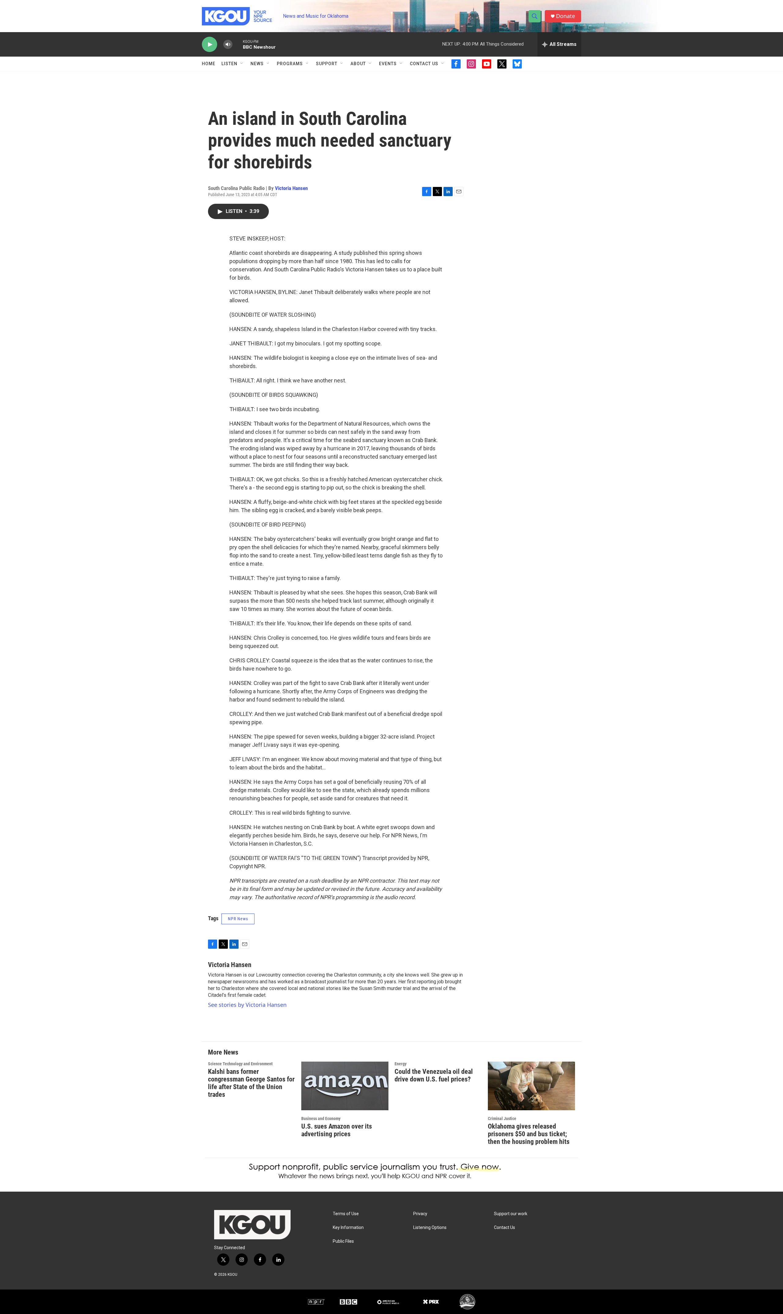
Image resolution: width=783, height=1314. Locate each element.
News (257, 63)
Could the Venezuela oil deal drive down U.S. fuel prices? (434, 1075)
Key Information (348, 1227)
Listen (229, 63)
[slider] (238, 44)
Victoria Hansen (291, 188)
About (358, 63)
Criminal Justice (502, 1118)
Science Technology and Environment (240, 1063)
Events (388, 63)
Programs (290, 63)
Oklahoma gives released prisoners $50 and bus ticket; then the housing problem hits (529, 1133)
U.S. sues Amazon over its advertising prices (336, 1130)
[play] (209, 44)
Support (326, 63)
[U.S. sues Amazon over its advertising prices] (344, 1086)
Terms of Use (346, 1214)
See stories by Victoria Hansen (247, 1004)
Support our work (510, 1214)
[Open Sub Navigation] (241, 63)
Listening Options (430, 1227)
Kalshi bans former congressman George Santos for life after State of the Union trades (251, 1083)
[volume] (228, 44)
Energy (400, 1063)
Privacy (420, 1214)
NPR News (238, 918)
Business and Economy (320, 1118)
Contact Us (424, 63)
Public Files (343, 1241)
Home (208, 63)
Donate (565, 16)
